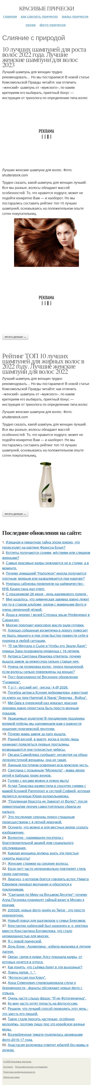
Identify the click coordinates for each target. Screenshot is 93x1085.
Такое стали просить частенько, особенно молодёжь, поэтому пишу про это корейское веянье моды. (43, 1024)
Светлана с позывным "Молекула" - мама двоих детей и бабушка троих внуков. (43, 773)
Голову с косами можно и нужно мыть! (38, 780)
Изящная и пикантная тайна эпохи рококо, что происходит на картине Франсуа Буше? (41, 545)
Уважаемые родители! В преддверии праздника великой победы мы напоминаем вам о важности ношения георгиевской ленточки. (43, 723)
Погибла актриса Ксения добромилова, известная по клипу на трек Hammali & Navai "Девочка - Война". (45, 695)
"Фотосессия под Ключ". (27, 977)
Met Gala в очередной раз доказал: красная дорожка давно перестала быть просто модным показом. (40, 708)
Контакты (8, 1066)
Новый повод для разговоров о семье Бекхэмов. (47, 920)
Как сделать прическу (39, 16)
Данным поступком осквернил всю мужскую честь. (48, 764)
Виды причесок (75, 16)
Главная (10, 16)
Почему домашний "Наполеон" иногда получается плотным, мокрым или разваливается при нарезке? (44, 576)
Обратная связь (11, 1077)
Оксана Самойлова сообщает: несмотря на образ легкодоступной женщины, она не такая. (44, 757)
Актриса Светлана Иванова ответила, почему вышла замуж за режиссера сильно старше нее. (41, 659)
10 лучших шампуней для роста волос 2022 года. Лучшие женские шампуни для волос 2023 (44, 56)
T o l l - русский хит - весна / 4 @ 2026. (38, 687)
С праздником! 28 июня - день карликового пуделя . (47, 593)
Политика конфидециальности (19, 1071)
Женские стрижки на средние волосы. (38, 863)
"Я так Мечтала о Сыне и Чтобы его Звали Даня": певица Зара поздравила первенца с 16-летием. (44, 648)
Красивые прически (46, 8)
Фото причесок (53, 24)
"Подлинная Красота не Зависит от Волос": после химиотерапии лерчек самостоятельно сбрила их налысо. (45, 806)
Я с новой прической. (25, 941)
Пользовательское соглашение (31, 1066)
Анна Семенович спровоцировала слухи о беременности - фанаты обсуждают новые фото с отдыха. (42, 987)
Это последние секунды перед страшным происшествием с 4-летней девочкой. (38, 819)
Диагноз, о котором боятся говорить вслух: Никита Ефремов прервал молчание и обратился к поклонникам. (45, 884)
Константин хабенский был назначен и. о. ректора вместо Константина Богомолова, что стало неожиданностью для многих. (45, 930)
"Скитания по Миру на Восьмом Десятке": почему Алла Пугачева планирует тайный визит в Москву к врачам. (44, 899)
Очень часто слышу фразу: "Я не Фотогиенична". (47, 998)
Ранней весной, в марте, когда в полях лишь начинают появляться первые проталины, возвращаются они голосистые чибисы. (40, 744)
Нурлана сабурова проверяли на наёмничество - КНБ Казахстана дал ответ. (43, 586)
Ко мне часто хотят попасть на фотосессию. (43, 1003)
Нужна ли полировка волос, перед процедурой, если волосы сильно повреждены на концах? (43, 669)
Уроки (31, 24)
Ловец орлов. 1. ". (22, 972)
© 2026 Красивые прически (17, 1061)
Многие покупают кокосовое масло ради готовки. (45, 624)
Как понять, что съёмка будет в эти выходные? (45, 967)
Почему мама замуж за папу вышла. (37, 733)
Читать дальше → (15, 336)
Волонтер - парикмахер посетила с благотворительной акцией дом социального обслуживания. (38, 842)
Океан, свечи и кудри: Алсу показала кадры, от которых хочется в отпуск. (42, 959)
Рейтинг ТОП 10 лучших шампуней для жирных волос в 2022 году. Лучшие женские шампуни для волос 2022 (43, 363)
